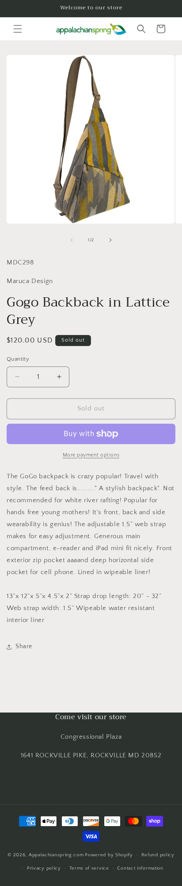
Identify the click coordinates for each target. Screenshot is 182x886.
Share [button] (23, 646)
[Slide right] (110, 240)
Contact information (140, 868)
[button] (17, 29)
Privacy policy (44, 868)
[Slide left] (71, 240)
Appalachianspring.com (56, 854)
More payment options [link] (91, 455)
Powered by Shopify (109, 854)
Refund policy (157, 855)
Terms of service (89, 868)
